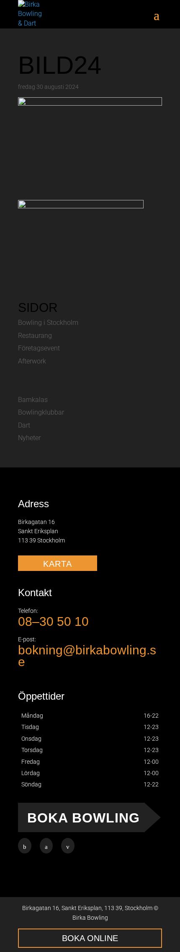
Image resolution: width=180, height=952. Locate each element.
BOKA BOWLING (83, 817)
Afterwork (32, 361)
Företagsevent (39, 348)
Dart (24, 425)
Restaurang (35, 336)
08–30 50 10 (53, 621)
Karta (57, 563)
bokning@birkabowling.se (87, 655)
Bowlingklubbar (41, 412)
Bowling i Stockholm (48, 323)
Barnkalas (33, 400)
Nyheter (29, 438)
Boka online (90, 938)
